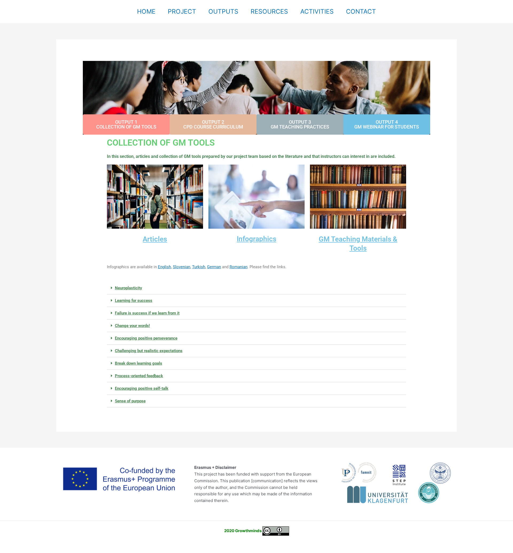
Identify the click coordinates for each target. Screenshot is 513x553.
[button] (256, 288)
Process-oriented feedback (139, 375)
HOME (146, 11)
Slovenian (181, 266)
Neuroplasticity (128, 288)
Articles (155, 239)
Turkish (198, 266)
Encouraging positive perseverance (146, 338)
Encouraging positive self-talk (141, 388)
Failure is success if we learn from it (147, 313)
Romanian (238, 266)
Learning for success (133, 300)
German (214, 266)
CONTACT (361, 11)
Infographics (256, 239)
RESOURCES (269, 11)
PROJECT (182, 11)
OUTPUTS (223, 11)
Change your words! (132, 325)
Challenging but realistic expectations (148, 350)
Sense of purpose (130, 401)
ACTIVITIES (317, 11)
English (164, 266)
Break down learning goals (138, 363)
